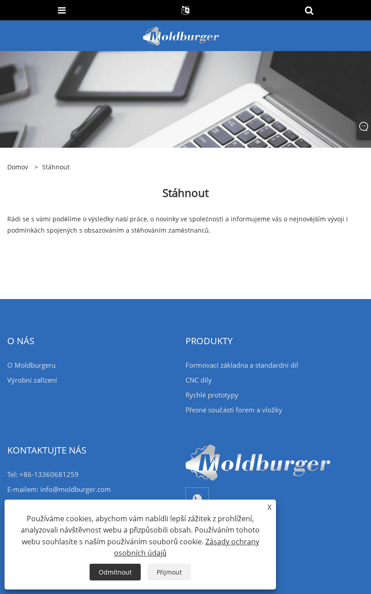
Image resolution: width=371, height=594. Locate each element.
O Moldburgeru (31, 364)
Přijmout (169, 572)
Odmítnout (115, 572)
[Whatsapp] (197, 498)
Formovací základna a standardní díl (242, 364)
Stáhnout (56, 167)
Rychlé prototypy (212, 394)
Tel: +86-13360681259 (43, 474)
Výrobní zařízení (32, 379)
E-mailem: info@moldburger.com (59, 489)
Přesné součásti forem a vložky (234, 409)
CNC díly (199, 379)
